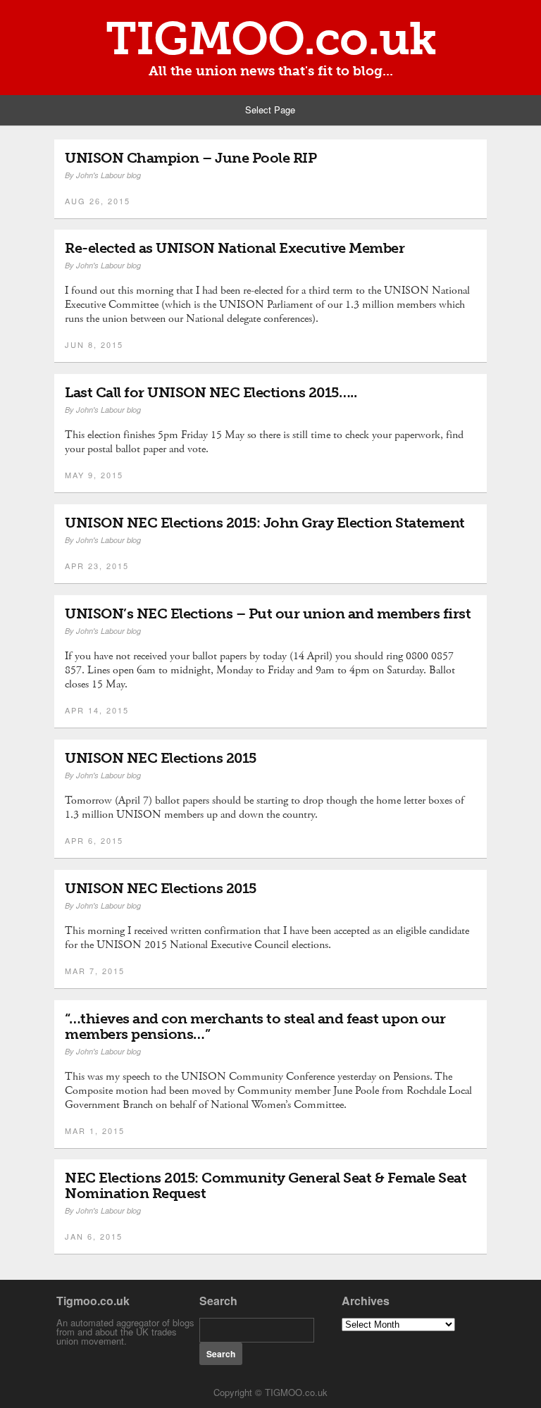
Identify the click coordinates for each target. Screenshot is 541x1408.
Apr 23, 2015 (97, 565)
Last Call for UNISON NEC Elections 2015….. (210, 392)
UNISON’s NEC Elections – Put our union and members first (268, 613)
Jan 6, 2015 (94, 1236)
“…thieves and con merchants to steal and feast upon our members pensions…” (255, 1026)
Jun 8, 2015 (94, 344)
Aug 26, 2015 (97, 200)
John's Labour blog (108, 175)
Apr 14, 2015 (97, 710)
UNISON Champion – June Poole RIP (190, 157)
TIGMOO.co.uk (271, 38)
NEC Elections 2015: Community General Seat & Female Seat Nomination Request (265, 1185)
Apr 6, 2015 (94, 840)
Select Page (270, 109)
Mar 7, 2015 (95, 970)
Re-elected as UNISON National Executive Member (234, 247)
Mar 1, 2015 (95, 1130)
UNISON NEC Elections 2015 (160, 757)
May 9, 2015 (94, 474)
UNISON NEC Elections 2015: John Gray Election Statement (265, 522)
